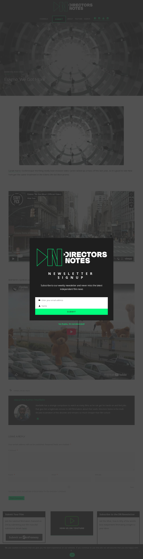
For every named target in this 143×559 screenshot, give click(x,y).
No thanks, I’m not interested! (71, 324)
